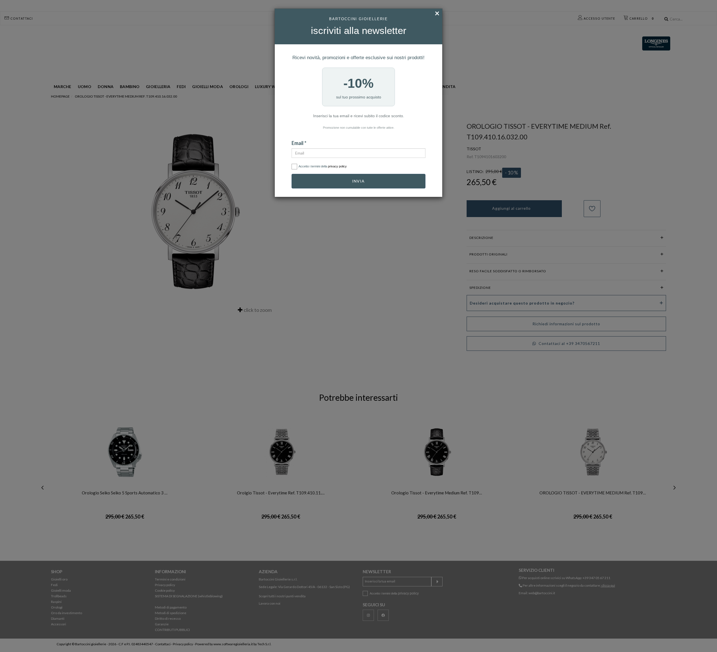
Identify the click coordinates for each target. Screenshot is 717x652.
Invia (358, 181)
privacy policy (337, 166)
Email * (299, 143)
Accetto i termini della (323, 166)
